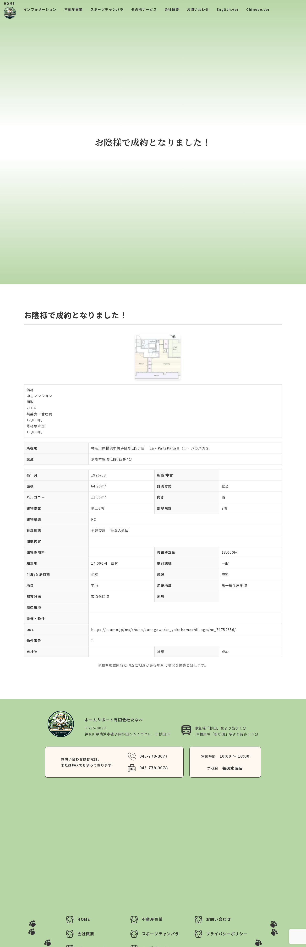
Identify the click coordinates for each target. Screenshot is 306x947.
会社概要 (171, 9)
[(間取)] (153, 357)
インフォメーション (40, 9)
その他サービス (144, 9)
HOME (9, 3)
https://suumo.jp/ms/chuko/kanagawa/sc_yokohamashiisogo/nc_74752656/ (163, 629)
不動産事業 (73, 9)
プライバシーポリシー (227, 933)
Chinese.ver (258, 9)
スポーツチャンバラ (107, 9)
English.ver (228, 9)
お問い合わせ (198, 9)
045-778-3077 (153, 756)
